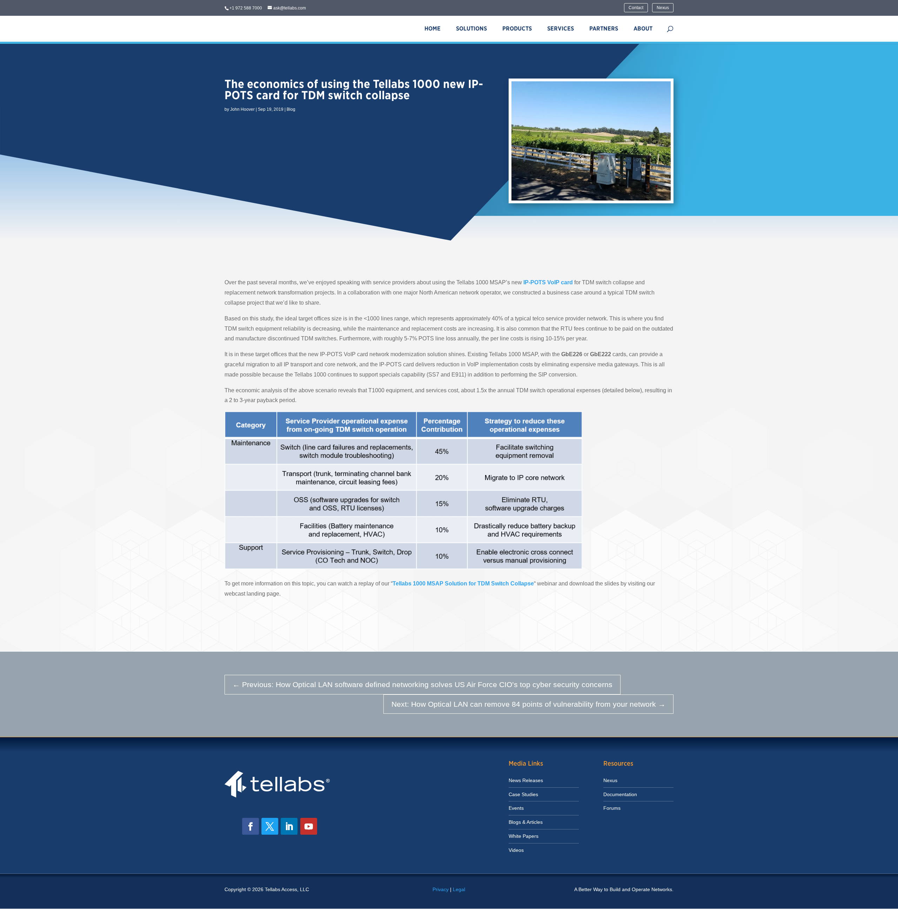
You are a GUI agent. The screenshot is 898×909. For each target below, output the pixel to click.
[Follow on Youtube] (308, 826)
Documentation (620, 794)
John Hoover (242, 109)
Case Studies (523, 794)
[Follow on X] (269, 826)
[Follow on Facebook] (250, 826)
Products (517, 28)
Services (560, 28)
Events (516, 808)
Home (432, 28)
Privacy (441, 889)
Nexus (663, 7)
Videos (516, 850)
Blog (291, 109)
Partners (603, 28)
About (643, 28)
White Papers (523, 836)
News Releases (526, 780)
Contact (636, 7)
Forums (612, 808)
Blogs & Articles (526, 822)
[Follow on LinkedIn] (289, 826)
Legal (459, 889)
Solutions (471, 28)
